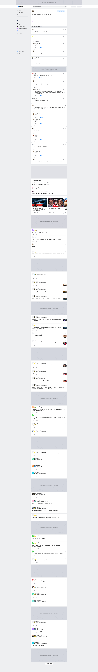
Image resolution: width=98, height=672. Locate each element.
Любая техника (39, 459)
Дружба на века (41, 182)
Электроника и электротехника (41, 191)
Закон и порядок (40, 466)
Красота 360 (39, 252)
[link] (39, 206)
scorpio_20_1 (35, 187)
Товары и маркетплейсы (41, 274)
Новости (38, 552)
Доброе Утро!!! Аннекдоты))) (39, 188)
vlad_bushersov (35, 182)
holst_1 (34, 191)
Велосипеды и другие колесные (43, 536)
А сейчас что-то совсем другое (43, 559)
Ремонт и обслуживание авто (43, 11)
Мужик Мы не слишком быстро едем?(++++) (43, 184)
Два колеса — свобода (41, 508)
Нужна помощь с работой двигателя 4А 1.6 (42, 193)
